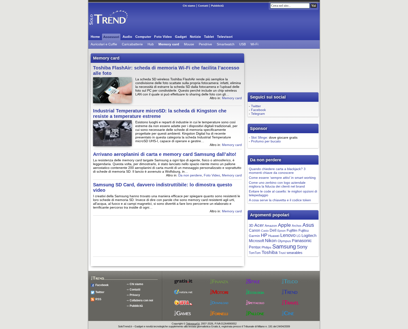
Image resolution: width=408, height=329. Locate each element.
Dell (273, 230)
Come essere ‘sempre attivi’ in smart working (282, 177)
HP (264, 235)
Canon (254, 230)
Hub (151, 44)
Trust (282, 253)
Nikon (271, 240)
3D (251, 225)
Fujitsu (303, 230)
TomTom (255, 253)
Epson (281, 230)
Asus (308, 225)
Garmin (254, 236)
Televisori (225, 36)
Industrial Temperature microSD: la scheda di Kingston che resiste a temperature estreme (159, 113)
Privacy (135, 295)
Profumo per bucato (266, 141)
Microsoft (256, 241)
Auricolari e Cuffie (104, 44)
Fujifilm (292, 230)
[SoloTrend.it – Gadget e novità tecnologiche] (115, 27)
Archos (297, 225)
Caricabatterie (132, 44)
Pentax (255, 247)
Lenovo (288, 235)
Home (95, 36)
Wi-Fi (254, 44)
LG (299, 236)
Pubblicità (217, 5)
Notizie (195, 36)
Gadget (181, 36)
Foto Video (163, 36)
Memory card (168, 44)
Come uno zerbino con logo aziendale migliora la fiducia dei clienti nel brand (277, 184)
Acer (259, 225)
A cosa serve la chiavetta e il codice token (280, 200)
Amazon (271, 225)
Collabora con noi (141, 300)
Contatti (203, 5)
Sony (302, 246)
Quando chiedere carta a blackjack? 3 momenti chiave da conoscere (277, 171)
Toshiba (270, 252)
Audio (127, 36)
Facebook (258, 110)
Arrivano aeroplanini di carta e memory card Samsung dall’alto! (164, 154)
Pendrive (205, 44)
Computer (143, 36)
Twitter (256, 106)
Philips (266, 247)
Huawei (273, 236)
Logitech (309, 235)
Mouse (189, 44)
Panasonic (302, 240)
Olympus (284, 241)
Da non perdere (190, 175)
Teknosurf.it (193, 323)
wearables (294, 253)
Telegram (258, 113)
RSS (98, 299)
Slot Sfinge (259, 137)
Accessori (111, 37)
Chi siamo (189, 5)
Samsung (284, 246)
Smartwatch (225, 44)
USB (242, 44)
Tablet (209, 36)
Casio (265, 230)
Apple (284, 225)
